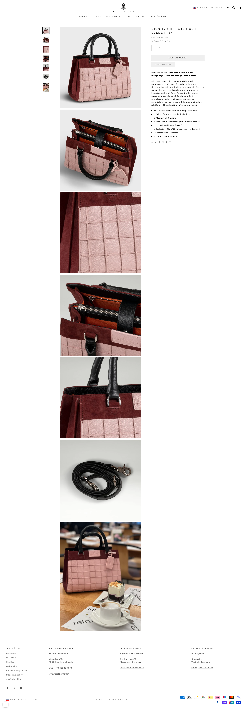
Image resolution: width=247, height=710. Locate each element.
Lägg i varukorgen (178, 58)
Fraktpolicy (11, 666)
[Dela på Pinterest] (167, 142)
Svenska (215, 7)
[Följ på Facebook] (7, 688)
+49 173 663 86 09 (135, 667)
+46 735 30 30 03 (64, 668)
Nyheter (96, 16)
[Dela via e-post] (170, 142)
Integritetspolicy (14, 675)
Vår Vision (11, 658)
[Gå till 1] (46, 30)
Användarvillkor (14, 679)
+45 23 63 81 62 (206, 667)
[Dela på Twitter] (163, 142)
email (52, 668)
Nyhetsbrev (11, 653)
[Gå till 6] (46, 77)
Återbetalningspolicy (16, 670)
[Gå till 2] (46, 40)
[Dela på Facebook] (159, 142)
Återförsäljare (159, 16)
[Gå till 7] (46, 87)
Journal (140, 16)
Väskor (83, 16)
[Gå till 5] (46, 67)
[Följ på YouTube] (21, 688)
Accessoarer (113, 16)
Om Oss (10, 662)
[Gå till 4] (46, 58)
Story (128, 16)
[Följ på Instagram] (14, 688)
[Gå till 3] (46, 49)
